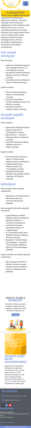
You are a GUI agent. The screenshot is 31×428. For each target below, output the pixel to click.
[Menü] (26, 3)
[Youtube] (10, 405)
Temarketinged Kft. (21, 426)
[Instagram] (3, 405)
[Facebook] (6, 405)
